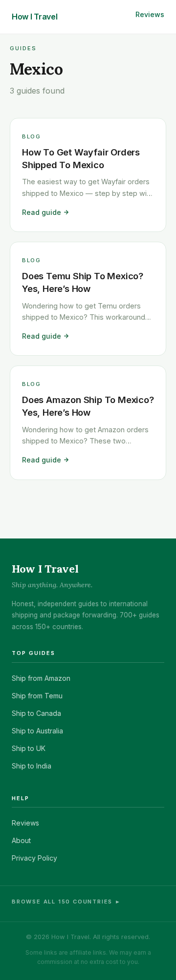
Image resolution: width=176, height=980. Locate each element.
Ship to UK (28, 748)
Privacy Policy (34, 858)
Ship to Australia (37, 731)
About (21, 840)
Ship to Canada (36, 713)
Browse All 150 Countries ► (66, 901)
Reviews (149, 14)
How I (34, 16)
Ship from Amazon (41, 678)
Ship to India (31, 766)
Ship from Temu (37, 696)
